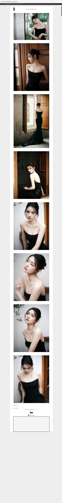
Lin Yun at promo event (31, 9)
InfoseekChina (35, 409)
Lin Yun (32, 411)
